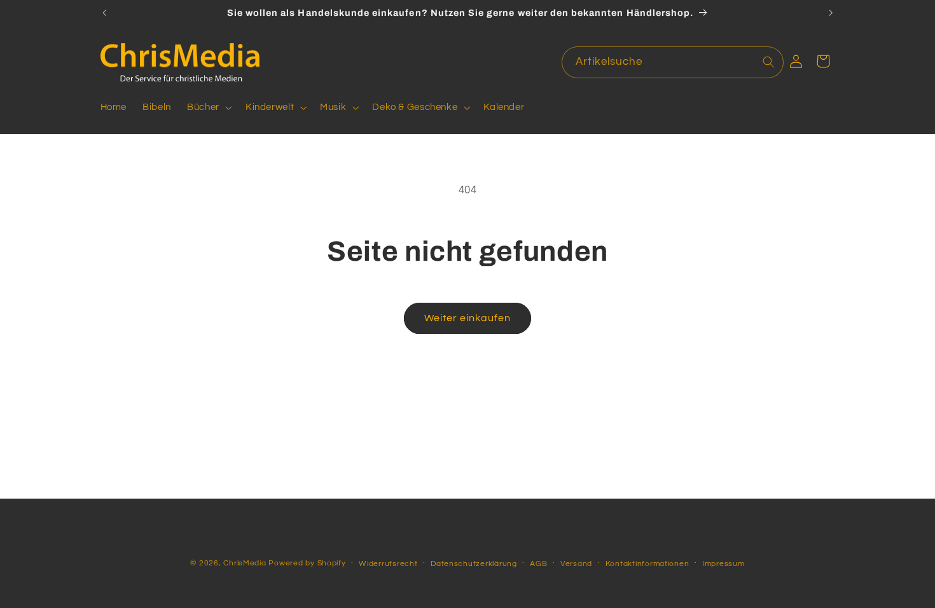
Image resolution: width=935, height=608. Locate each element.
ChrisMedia (244, 562)
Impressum (723, 563)
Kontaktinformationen (647, 563)
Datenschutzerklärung (474, 563)
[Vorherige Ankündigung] (104, 12)
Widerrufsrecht (388, 563)
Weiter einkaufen (467, 318)
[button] (208, 107)
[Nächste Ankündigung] (831, 12)
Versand (576, 563)
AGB (538, 563)
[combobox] (673, 62)
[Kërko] (768, 61)
